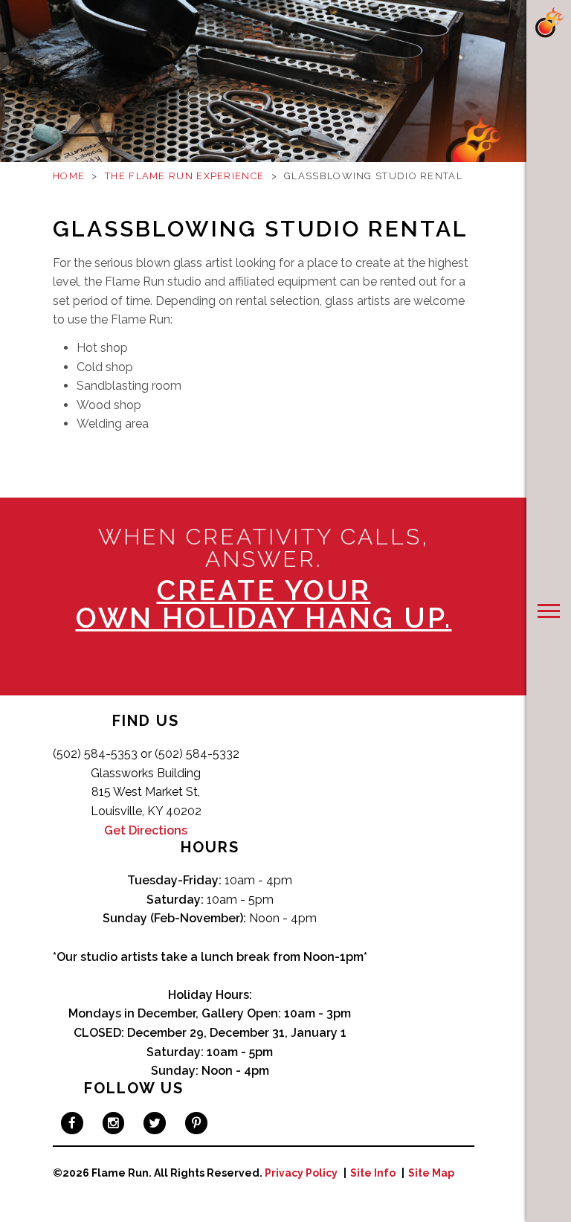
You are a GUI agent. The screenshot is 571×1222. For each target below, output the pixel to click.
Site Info (373, 1173)
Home (69, 175)
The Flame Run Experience (184, 175)
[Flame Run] (549, 22)
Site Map (431, 1173)
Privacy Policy (301, 1173)
